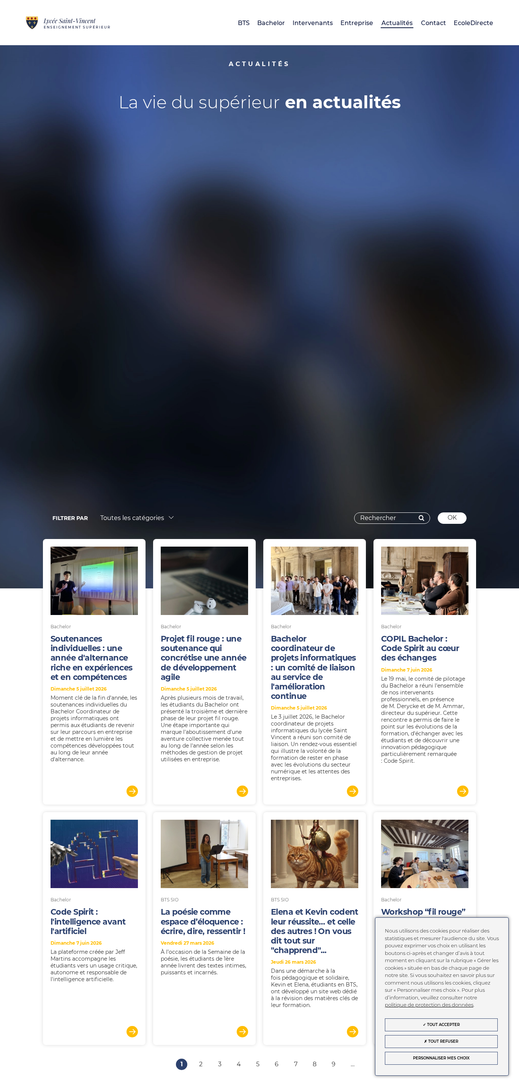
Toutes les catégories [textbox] (132, 518)
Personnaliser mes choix (441, 1058)
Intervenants (313, 23)
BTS (244, 23)
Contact (433, 23)
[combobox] (134, 518)
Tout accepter (443, 1024)
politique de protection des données (429, 1005)
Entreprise (356, 23)
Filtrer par (70, 518)
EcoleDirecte (473, 23)
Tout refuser (442, 1041)
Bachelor (271, 23)
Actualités (397, 23)
